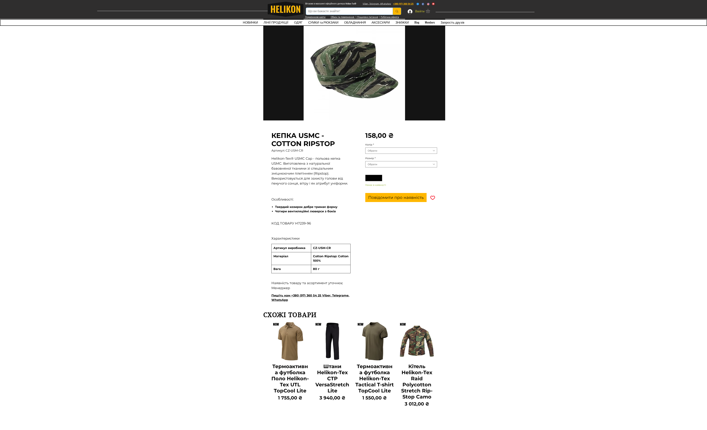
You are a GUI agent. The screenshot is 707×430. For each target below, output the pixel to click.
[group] (353, 365)
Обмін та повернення (343, 16)
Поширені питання (367, 16)
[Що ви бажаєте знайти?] (397, 11)
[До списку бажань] (432, 197)
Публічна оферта (390, 16)
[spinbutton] (373, 178)
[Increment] (379, 178)
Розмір (370, 158)
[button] (430, 11)
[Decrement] (368, 178)
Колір (369, 144)
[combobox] (401, 151)
